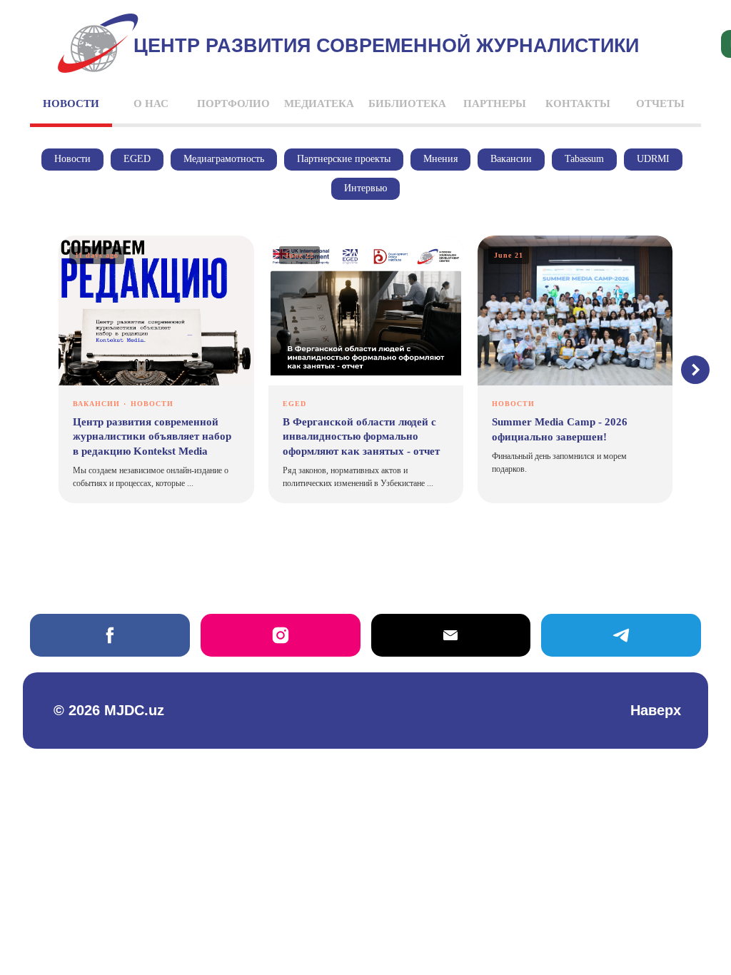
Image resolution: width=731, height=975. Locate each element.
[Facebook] (110, 635)
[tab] (71, 109)
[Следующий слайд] (695, 369)
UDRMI (653, 158)
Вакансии (511, 158)
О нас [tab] (150, 103)
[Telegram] (621, 635)
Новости (72, 158)
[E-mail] (451, 635)
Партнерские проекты (343, 158)
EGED (137, 158)
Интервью (365, 188)
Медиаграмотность (223, 158)
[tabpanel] (365, 370)
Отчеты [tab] (660, 103)
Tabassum (584, 158)
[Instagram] (281, 635)
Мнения (440, 158)
